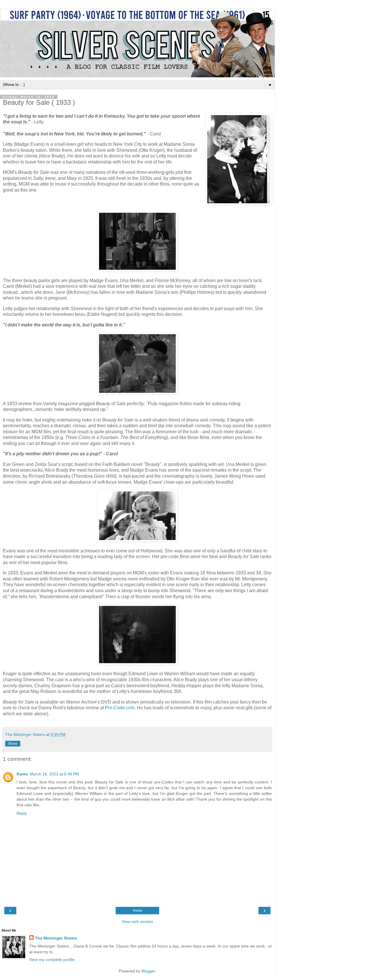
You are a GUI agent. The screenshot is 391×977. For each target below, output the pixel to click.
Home (137, 911)
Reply (22, 813)
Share (12, 744)
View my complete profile (51, 959)
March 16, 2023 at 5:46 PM (54, 774)
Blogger (148, 971)
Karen (22, 774)
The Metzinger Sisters (56, 938)
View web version (137, 921)
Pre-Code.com (120, 707)
